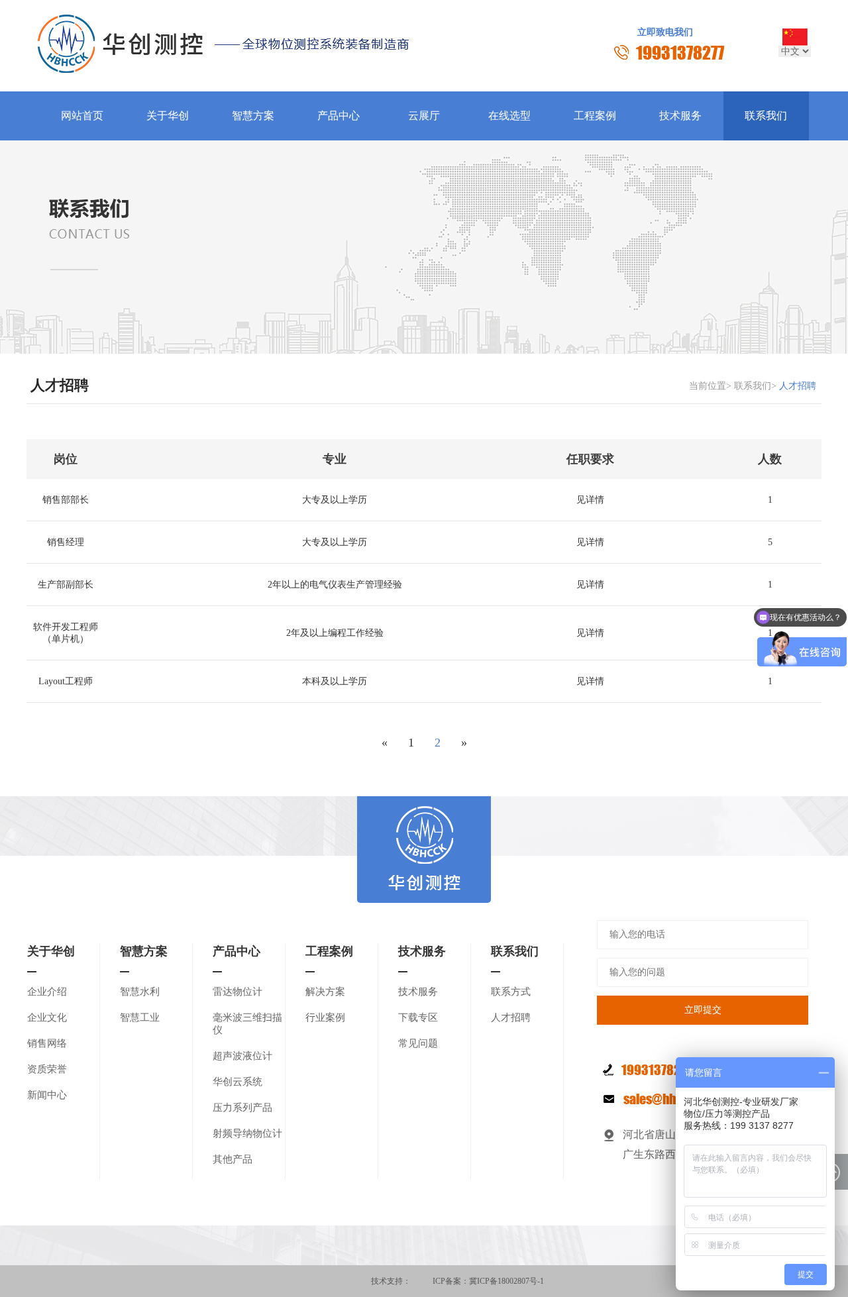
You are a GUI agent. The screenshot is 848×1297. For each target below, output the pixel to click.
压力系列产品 (242, 1107)
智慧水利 (140, 991)
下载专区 (418, 1017)
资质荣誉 (47, 1069)
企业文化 (47, 1017)
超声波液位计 (242, 1056)
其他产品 (232, 1159)
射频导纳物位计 (247, 1133)
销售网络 (47, 1043)
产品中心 (338, 115)
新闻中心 (47, 1095)
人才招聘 (511, 1017)
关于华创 (167, 115)
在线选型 (509, 115)
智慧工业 (140, 1017)
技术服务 (680, 115)
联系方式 (511, 991)
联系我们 (766, 115)
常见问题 (418, 1043)
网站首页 (82, 115)
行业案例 (325, 1017)
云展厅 (424, 115)
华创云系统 (237, 1081)
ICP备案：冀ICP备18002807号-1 (488, 1281)
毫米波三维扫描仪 (247, 1023)
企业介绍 (47, 991)
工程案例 (595, 115)
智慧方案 (253, 115)
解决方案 (325, 991)
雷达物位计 (237, 991)
